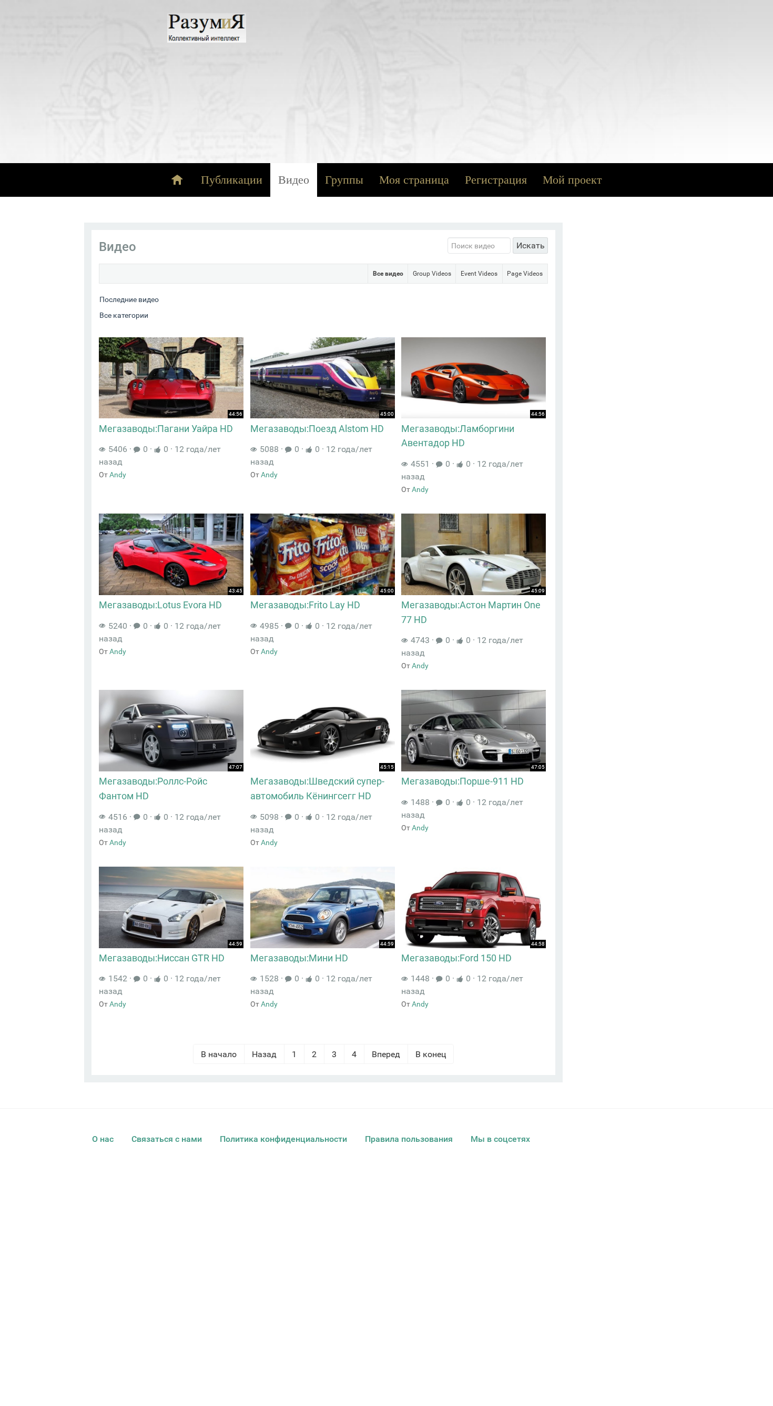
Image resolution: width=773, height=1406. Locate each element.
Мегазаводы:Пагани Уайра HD (166, 428)
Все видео (388, 273)
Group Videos (432, 273)
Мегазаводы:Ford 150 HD (456, 957)
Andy (117, 474)
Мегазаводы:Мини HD (299, 957)
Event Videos (479, 273)
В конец (430, 1054)
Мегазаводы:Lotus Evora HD (160, 604)
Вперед (386, 1054)
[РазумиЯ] (206, 28)
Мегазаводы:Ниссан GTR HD (162, 957)
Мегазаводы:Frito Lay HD (305, 604)
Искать (530, 245)
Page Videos (525, 273)
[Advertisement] (478, 81)
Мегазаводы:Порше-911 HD (462, 781)
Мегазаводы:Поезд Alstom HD (317, 428)
